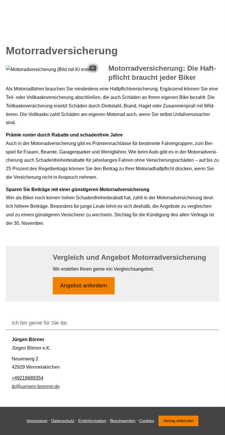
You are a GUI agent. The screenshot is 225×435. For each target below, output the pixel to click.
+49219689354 (27, 377)
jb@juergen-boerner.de (36, 386)
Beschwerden (122, 420)
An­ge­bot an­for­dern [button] (83, 285)
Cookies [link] (146, 420)
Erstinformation (92, 420)
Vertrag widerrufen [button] (178, 421)
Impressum (37, 420)
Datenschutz (62, 420)
